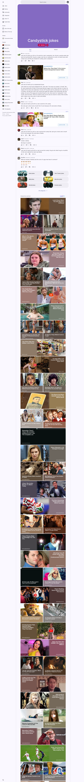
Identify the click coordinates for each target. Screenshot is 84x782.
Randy (22, 101)
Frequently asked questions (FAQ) (8, 112)
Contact (7, 114)
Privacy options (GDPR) (6, 115)
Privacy (3, 114)
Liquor (22, 138)
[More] (47, 45)
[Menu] (3, 2)
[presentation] (19, 54)
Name (22, 129)
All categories (42, 190)
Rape (22, 82)
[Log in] (67, 2)
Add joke (43, 45)
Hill (21, 53)
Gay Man (23, 157)
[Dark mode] (3, 780)
